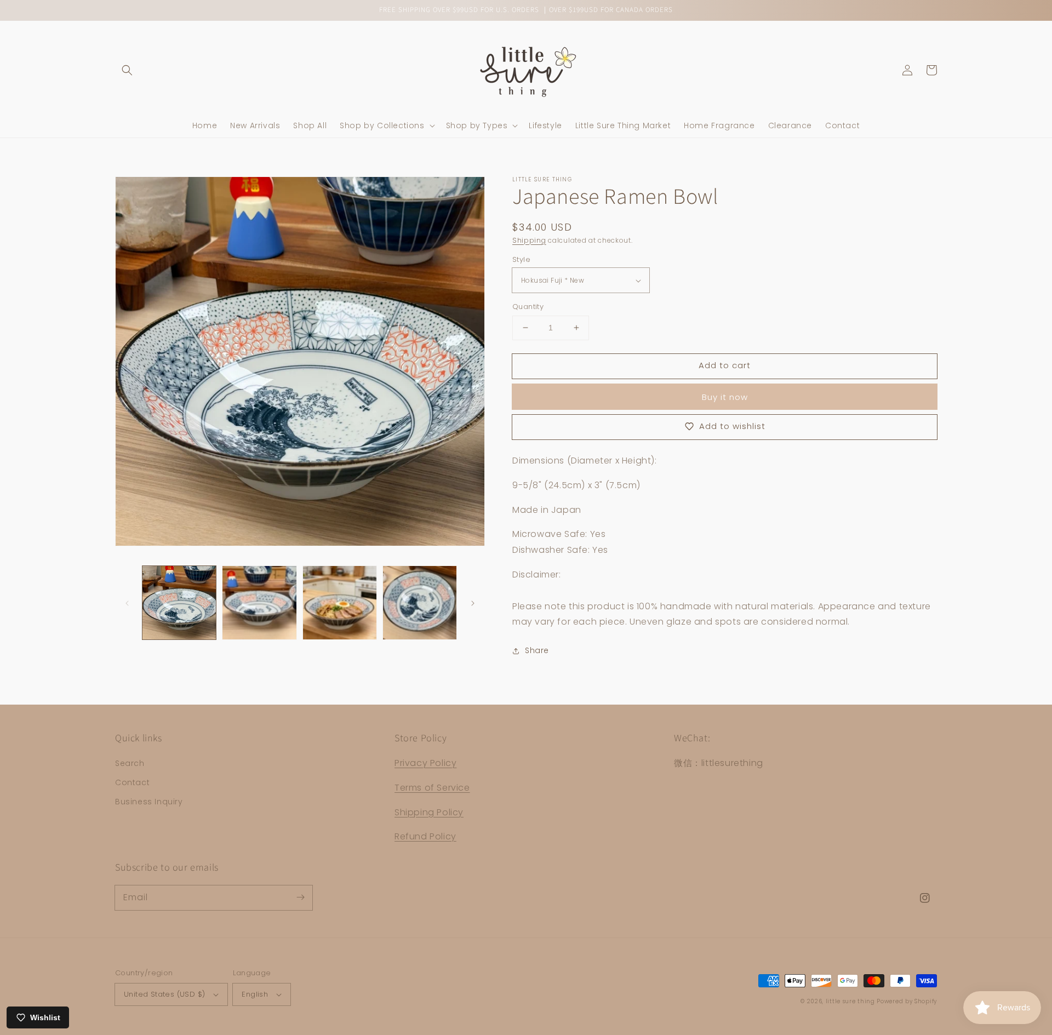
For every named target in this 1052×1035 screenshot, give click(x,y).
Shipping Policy (429, 812)
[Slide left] (127, 603)
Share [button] (537, 650)
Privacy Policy (425, 763)
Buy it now (725, 397)
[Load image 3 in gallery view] (339, 602)
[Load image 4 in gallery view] (419, 602)
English (255, 994)
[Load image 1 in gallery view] (179, 602)
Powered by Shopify (907, 1001)
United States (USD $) (164, 994)
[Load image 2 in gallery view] (259, 602)
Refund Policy (425, 836)
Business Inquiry (149, 801)
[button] (127, 70)
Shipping (529, 240)
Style (521, 259)
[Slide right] (473, 603)
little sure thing (850, 1001)
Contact (132, 782)
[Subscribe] (300, 897)
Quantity (528, 306)
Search (130, 763)
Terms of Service (432, 787)
